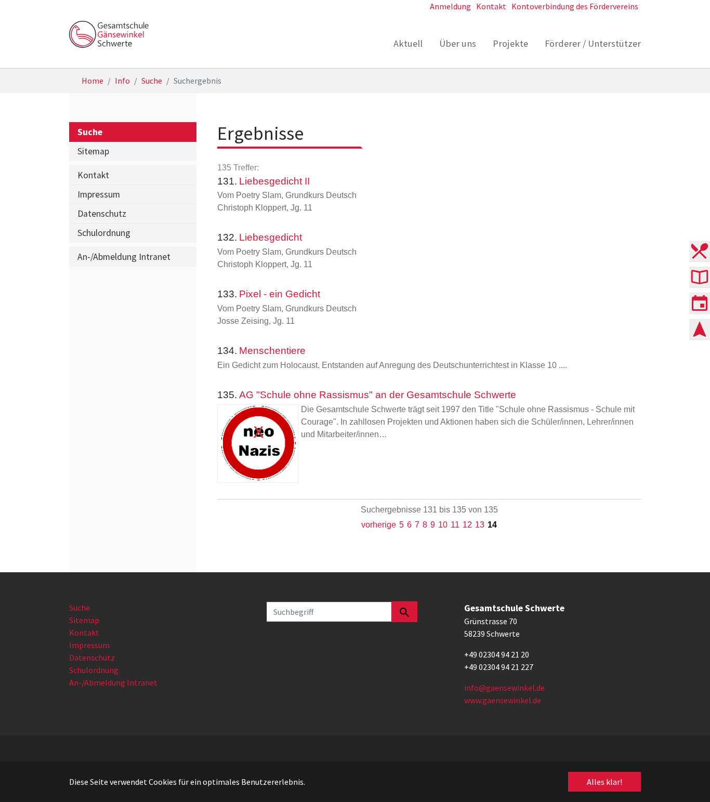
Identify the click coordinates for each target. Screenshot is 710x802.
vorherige (378, 524)
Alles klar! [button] (604, 782)
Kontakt (84, 632)
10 (443, 524)
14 (492, 524)
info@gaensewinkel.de (504, 687)
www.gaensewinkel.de (502, 700)
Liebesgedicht (270, 237)
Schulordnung (94, 670)
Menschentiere (272, 350)
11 (455, 524)
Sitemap (84, 620)
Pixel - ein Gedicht (279, 293)
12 (467, 524)
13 (479, 524)
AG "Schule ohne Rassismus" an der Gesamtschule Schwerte (377, 394)
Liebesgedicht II (274, 181)
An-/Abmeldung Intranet (113, 682)
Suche (79, 607)
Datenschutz (92, 657)
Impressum (89, 645)
